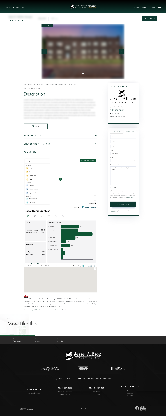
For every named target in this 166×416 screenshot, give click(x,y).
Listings (31, 310)
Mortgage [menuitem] (130, 393)
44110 (56, 310)
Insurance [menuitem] (130, 395)
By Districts (60, 341)
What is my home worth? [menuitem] (65, 392)
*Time (111, 157)
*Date (111, 150)
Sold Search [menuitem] (96, 394)
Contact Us (113, 119)
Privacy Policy (130, 197)
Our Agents (119, 119)
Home (25, 310)
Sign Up (143, 7)
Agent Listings (17, 341)
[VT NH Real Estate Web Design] (140, 408)
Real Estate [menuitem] (130, 390)
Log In (136, 7)
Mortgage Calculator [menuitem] (34, 393)
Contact (8, 7)
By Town (37, 341)
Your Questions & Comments (117, 165)
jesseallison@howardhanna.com (97, 378)
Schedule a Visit (130, 131)
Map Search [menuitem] (96, 392)
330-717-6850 (19, 7)
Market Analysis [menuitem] (65, 394)
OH (36, 310)
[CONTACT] (149, 18)
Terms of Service (113, 211)
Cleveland (49, 310)
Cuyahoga (42, 310)
